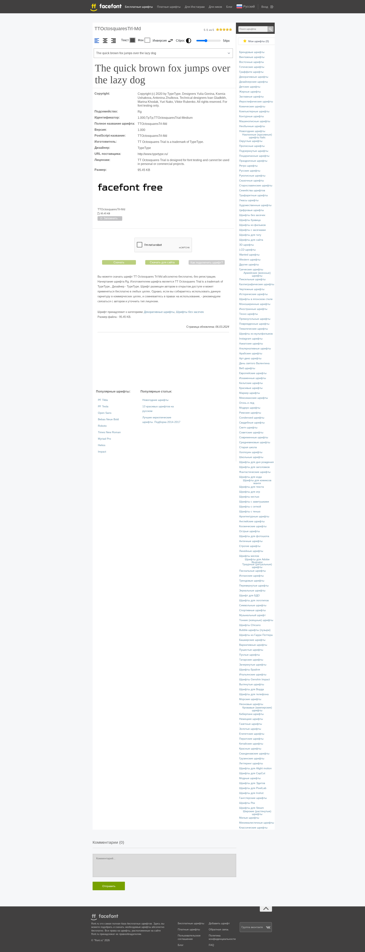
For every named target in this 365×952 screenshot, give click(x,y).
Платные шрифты (169, 6)
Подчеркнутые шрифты (253, 151)
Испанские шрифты (251, 575)
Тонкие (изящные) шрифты (256, 620)
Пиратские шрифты (251, 738)
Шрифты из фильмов (252, 225)
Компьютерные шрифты (254, 111)
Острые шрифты (249, 531)
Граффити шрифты (251, 71)
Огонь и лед (246, 402)
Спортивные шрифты (252, 610)
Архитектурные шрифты (254, 516)
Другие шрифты (249, 264)
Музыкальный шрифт (252, 615)
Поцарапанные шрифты (254, 155)
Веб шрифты (247, 368)
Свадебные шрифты (252, 422)
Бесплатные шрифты (139, 6)
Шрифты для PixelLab (252, 788)
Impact (102, 451)
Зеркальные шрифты (252, 590)
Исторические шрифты (253, 294)
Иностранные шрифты (253, 309)
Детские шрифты (249, 86)
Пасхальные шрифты (252, 570)
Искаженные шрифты (252, 378)
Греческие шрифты (251, 269)
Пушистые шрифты (251, 649)
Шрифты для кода (250, 477)
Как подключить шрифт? (206, 262)
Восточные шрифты (251, 62)
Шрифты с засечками (252, 230)
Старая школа (248, 447)
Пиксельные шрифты (252, 279)
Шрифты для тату (250, 234)
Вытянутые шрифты (251, 684)
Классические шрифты (253, 827)
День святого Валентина (254, 363)
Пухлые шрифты (249, 654)
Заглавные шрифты (251, 96)
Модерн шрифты (249, 407)
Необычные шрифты (252, 126)
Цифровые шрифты (251, 210)
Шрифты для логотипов (254, 600)
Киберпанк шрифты (251, 714)
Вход (264, 6)
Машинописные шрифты (254, 121)
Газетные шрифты (250, 724)
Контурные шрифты (251, 116)
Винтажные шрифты (251, 57)
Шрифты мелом (249, 556)
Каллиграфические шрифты (256, 284)
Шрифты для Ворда (251, 689)
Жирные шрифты (250, 91)
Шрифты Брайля (249, 669)
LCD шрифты (247, 249)
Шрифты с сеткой (250, 506)
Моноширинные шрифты (254, 304)
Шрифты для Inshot (251, 793)
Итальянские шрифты (252, 674)
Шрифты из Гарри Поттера (256, 635)
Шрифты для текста (251, 486)
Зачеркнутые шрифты (252, 664)
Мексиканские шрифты (253, 397)
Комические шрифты (252, 106)
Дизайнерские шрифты (253, 81)
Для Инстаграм (195, 6)
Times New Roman (109, 432)
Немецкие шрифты (251, 719)
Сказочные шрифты (251, 180)
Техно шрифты (248, 314)
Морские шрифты (250, 699)
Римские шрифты (250, 412)
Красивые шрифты (251, 388)
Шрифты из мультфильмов (256, 333)
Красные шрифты (250, 748)
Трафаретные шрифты (253, 195)
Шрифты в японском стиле (256, 299)
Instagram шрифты (251, 338)
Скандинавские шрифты (254, 753)
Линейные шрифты (251, 551)
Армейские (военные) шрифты (257, 274)
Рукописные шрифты (252, 175)
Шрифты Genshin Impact (254, 679)
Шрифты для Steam (251, 807)
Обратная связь (219, 929)
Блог (229, 6)
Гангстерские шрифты (253, 798)
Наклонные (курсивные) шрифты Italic (257, 136)
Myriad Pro (104, 438)
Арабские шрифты (250, 353)
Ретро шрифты (248, 165)
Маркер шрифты (249, 393)
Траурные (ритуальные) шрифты (257, 566)
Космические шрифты (253, 526)
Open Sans (104, 413)
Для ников (215, 6)
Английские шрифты (252, 521)
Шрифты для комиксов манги (257, 482)
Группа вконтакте (252, 927)
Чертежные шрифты (251, 289)
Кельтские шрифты (251, 383)
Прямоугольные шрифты (254, 318)
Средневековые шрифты (254, 442)
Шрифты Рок (247, 803)
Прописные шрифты (252, 146)
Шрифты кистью (249, 496)
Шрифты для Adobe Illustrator (257, 561)
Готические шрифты (251, 67)
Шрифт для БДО (249, 595)
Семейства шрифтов (252, 190)
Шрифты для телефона (254, 694)
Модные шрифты (250, 778)
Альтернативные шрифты (255, 348)
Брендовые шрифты (251, 52)
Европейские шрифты (253, 373)
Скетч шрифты (248, 427)
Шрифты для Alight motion (255, 768)
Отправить (108, 886)
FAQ (211, 945)
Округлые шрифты (250, 141)
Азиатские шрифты (251, 343)
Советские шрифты (251, 432)
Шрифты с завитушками (254, 501)
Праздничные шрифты (253, 160)
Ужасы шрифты (249, 200)
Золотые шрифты (250, 728)
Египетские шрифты (251, 733)
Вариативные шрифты (253, 644)
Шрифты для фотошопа (254, 536)
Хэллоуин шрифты (250, 452)
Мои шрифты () (258, 41)
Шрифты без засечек (190, 311)
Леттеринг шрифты (251, 763)
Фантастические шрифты (255, 472)
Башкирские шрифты (252, 640)
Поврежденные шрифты (254, 323)
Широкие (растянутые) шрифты (257, 813)
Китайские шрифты (251, 743)
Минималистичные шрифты (256, 822)
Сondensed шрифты (251, 417)
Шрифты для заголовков (254, 467)
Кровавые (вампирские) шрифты (257, 709)
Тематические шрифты (253, 328)
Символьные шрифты (252, 605)
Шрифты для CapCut (252, 773)
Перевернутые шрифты (254, 585)
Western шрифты (249, 259)
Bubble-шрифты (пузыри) (255, 630)
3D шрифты (246, 244)
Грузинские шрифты (251, 758)
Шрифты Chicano (250, 625)
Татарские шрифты (251, 659)
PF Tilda (103, 400)
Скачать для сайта (162, 262)
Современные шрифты (253, 437)
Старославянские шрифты (255, 185)
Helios (101, 445)
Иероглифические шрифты (256, 101)
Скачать (118, 262)
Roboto (102, 425)
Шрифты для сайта (251, 239)
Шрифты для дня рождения (256, 462)
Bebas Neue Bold (108, 419)
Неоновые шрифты (251, 704)
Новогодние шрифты (155, 400)
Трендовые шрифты (251, 580)
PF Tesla (103, 406)
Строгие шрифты (249, 546)
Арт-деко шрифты (250, 358)
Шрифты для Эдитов (252, 783)
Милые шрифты (249, 817)
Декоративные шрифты (159, 311)
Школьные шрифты (251, 457)
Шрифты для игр (249, 491)
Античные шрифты (251, 541)
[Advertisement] (163, 360)
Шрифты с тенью (249, 511)
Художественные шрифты (255, 205)
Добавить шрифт (219, 923)
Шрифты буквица (250, 220)
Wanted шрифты (249, 254)
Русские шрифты (249, 170)
